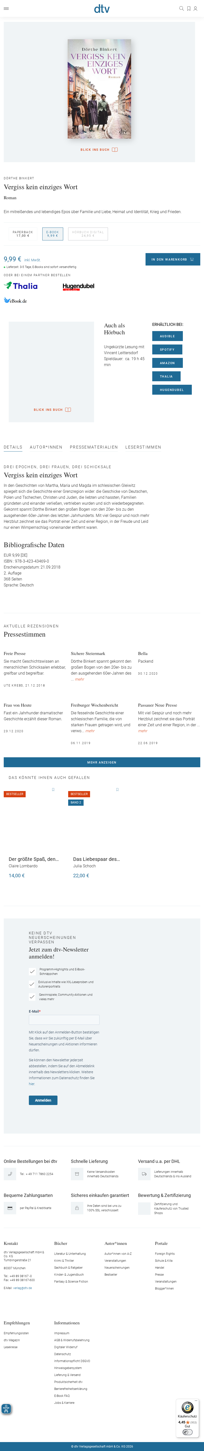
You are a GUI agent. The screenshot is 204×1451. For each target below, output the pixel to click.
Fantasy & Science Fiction (71, 1281)
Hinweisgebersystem (68, 1368)
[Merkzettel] (189, 8)
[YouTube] (108, 1431)
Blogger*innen (164, 1288)
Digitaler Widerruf (65, 1347)
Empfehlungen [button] (17, 1322)
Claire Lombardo (23, 866)
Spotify (167, 349)
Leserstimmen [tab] (143, 447)
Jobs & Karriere (64, 1403)
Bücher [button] (60, 1243)
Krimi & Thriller (64, 1260)
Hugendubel (172, 390)
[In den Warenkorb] (56, 873)
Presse (159, 1274)
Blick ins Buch (95, 150)
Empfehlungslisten (16, 1333)
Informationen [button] (67, 1322)
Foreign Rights (165, 1254)
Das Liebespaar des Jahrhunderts (95, 859)
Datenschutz (62, 1354)
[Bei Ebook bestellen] (31, 300)
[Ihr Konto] (196, 8)
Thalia (166, 376)
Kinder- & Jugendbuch (69, 1274)
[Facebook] (84, 1431)
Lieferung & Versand (67, 1375)
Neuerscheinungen (117, 1267)
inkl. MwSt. (32, 260)
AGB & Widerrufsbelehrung (72, 1340)
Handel (159, 1267)
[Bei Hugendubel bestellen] (90, 287)
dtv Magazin (12, 1340)
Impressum (61, 1333)
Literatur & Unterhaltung (70, 1254)
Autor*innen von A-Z (118, 1254)
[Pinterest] (119, 1431)
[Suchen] (182, 8)
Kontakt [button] (11, 1243)
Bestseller (110, 1274)
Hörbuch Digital (88, 233)
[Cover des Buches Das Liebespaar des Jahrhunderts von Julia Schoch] (99, 818)
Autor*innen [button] (115, 1243)
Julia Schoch (84, 866)
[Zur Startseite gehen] (102, 8)
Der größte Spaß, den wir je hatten (32, 859)
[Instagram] (96, 1431)
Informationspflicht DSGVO (72, 1361)
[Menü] (6, 8)
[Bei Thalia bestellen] (31, 285)
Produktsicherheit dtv (68, 1382)
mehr (79, 679)
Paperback (23, 233)
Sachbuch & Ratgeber (68, 1267)
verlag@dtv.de (22, 1288)
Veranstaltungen (115, 1260)
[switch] (188, 1432)
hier (31, 1084)
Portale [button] (161, 1243)
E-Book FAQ (62, 1396)
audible (167, 336)
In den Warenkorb (169, 259)
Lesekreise (10, 1347)
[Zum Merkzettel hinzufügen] (53, 790)
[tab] (13, 448)
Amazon (167, 363)
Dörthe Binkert (19, 178)
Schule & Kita (163, 1260)
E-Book (52, 233)
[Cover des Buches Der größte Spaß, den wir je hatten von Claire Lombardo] (35, 818)
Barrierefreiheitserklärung (70, 1389)
